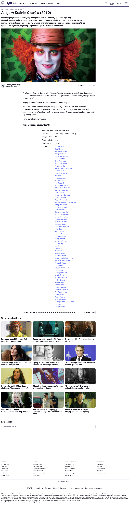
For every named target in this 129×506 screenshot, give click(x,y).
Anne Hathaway (60, 299)
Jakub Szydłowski (61, 173)
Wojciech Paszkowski (62, 188)
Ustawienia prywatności (93, 488)
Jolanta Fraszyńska (38, 471)
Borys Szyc (100, 471)
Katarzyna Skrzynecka (39, 473)
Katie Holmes (4, 468)
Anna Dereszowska (61, 185)
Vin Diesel (99, 466)
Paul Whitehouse (61, 278)
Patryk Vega (4, 466)
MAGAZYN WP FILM (47, 3)
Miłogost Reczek (60, 239)
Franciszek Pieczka (61, 290)
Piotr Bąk (58, 176)
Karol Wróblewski (61, 161)
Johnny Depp (59, 294)
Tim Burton (59, 265)
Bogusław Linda (69, 466)
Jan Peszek (59, 270)
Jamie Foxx (4, 473)
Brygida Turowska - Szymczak (65, 202)
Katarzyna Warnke (102, 473)
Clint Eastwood (5, 464)
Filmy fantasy (40, 119)
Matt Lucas (59, 181)
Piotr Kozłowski (60, 236)
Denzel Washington (70, 473)
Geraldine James (61, 222)
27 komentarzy (80, 86)
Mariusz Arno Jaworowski (64, 168)
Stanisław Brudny (61, 241)
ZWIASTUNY (33, 3)
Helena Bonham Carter (63, 261)
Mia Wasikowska (61, 164)
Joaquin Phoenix (5, 475)
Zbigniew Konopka (61, 207)
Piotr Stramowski (37, 466)
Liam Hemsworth (37, 464)
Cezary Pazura (60, 297)
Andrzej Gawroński (61, 217)
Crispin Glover (59, 275)
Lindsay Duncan (60, 287)
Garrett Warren (60, 231)
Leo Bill (57, 246)
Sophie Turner (4, 471)
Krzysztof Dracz (60, 224)
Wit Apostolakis (60, 154)
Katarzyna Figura (61, 273)
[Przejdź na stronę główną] (3, 5)
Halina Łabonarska (61, 212)
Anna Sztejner (59, 159)
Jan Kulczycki (59, 183)
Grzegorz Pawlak (61, 205)
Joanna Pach (59, 171)
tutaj (38, 502)
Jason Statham (37, 475)
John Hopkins (59, 210)
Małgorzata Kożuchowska (64, 258)
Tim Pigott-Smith (61, 292)
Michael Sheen (60, 253)
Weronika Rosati (69, 471)
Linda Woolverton (61, 219)
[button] (111, 3)
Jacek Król (58, 229)
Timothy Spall (60, 307)
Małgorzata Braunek (62, 268)
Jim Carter (58, 304)
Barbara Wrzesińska (62, 214)
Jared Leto (100, 464)
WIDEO (59, 3)
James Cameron (69, 464)
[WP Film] (13, 3)
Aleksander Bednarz (62, 227)
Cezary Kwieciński (61, 200)
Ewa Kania (58, 248)
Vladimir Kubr (59, 147)
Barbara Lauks (60, 166)
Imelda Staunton (60, 280)
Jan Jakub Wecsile (61, 156)
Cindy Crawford (69, 475)
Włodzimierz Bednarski (63, 195)
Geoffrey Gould (60, 251)
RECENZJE (22, 3)
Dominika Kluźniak (61, 190)
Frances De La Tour (61, 234)
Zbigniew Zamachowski (39, 468)
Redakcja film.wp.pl (13, 85)
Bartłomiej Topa (60, 263)
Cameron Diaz (101, 468)
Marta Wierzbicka (61, 151)
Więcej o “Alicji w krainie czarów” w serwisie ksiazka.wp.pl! (46, 102)
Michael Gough (60, 282)
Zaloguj (119, 3)
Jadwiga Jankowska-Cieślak (65, 302)
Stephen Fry (59, 244)
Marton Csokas (60, 285)
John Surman (59, 193)
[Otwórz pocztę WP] (106, 3)
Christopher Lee (60, 256)
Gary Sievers (59, 149)
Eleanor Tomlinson (61, 197)
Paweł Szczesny (60, 178)
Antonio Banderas (70, 468)
